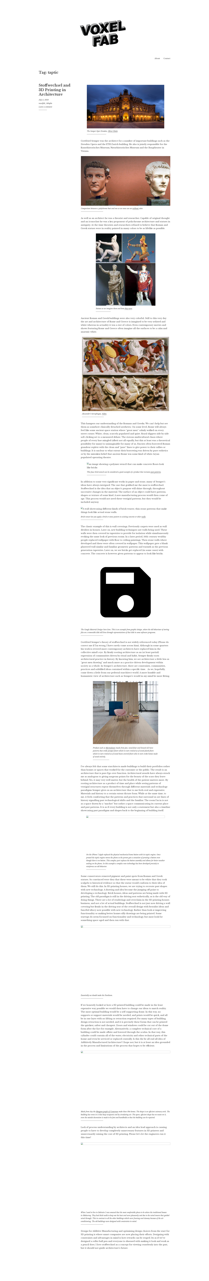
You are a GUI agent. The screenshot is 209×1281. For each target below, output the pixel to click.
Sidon (104, 414)
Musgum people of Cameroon (107, 1112)
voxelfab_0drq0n (45, 103)
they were (128, 308)
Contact (166, 58)
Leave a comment (45, 107)
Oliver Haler (113, 131)
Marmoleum (110, 748)
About (157, 58)
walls (144, 517)
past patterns (156, 472)
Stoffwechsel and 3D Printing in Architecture (55, 90)
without (135, 208)
